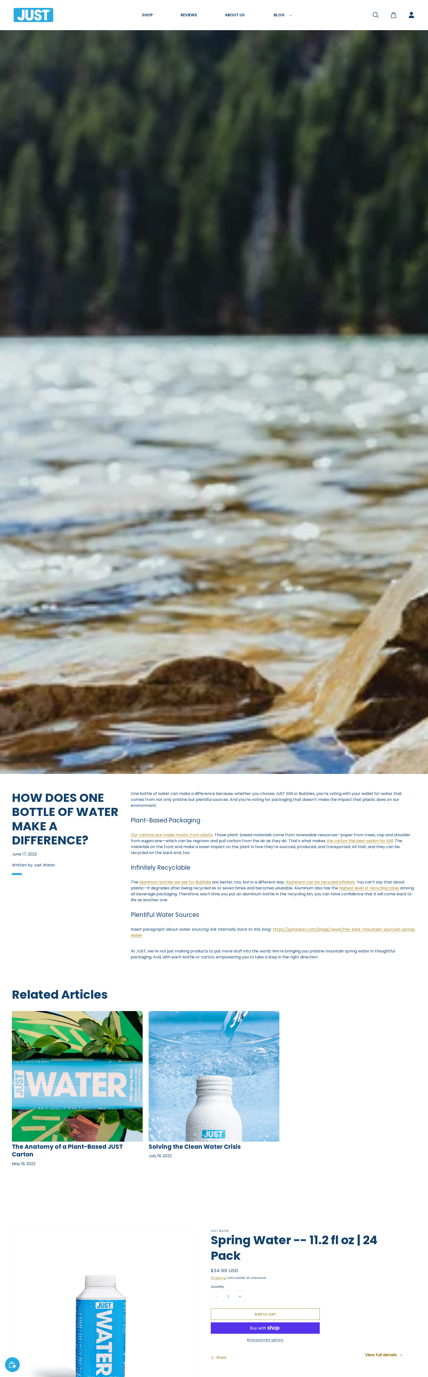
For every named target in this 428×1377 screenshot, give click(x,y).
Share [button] (221, 1357)
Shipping (218, 1278)
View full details (381, 1355)
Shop (147, 15)
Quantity (217, 1286)
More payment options (265, 1340)
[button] (147, 15)
